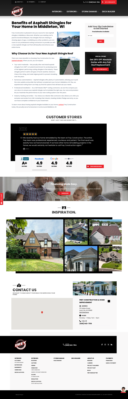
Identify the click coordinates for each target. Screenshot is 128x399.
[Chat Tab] (64, 199)
